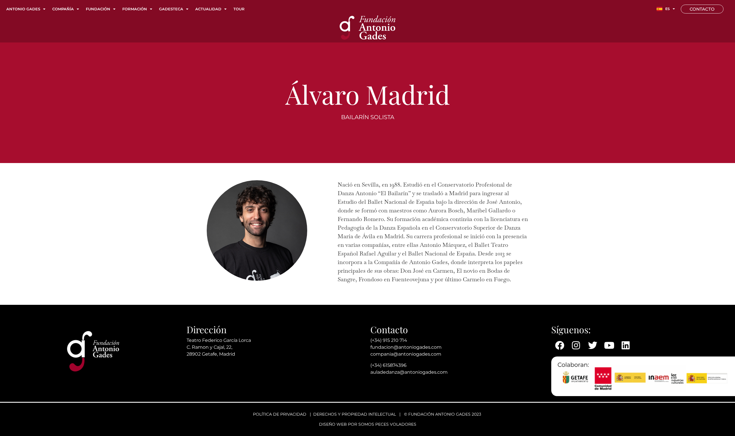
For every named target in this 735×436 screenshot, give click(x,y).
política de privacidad (279, 414)
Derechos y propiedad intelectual (354, 414)
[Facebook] (559, 345)
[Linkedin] (625, 345)
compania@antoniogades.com (405, 354)
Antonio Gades (23, 9)
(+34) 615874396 (388, 365)
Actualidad (208, 9)
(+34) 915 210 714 (388, 340)
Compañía (63, 9)
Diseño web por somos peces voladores (367, 424)
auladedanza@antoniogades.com (409, 372)
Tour (239, 9)
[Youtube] (609, 345)
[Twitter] (592, 345)
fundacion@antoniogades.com (406, 347)
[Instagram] (576, 345)
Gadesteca (171, 9)
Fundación (98, 9)
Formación (134, 9)
